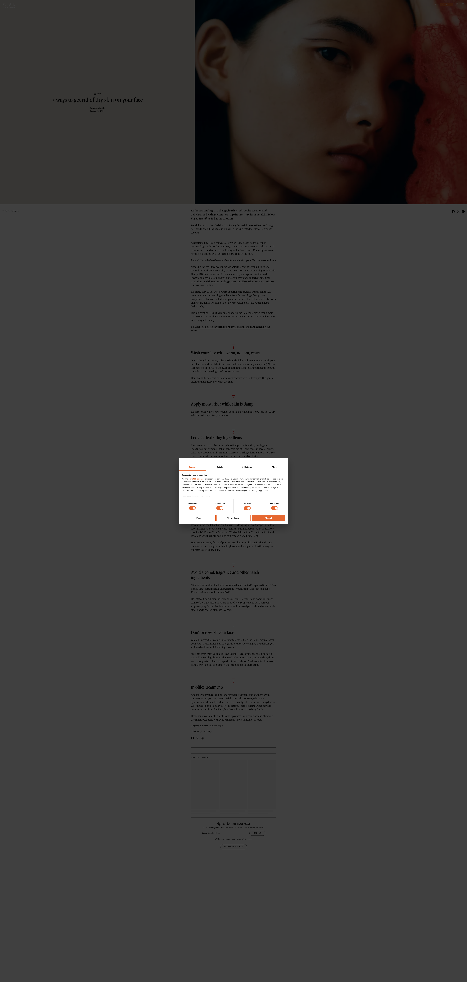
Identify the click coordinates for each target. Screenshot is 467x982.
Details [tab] (220, 467)
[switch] (219, 508)
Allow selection (233, 518)
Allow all (268, 518)
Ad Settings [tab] (247, 467)
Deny (198, 518)
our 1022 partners (197, 479)
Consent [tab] (192, 467)
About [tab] (274, 467)
